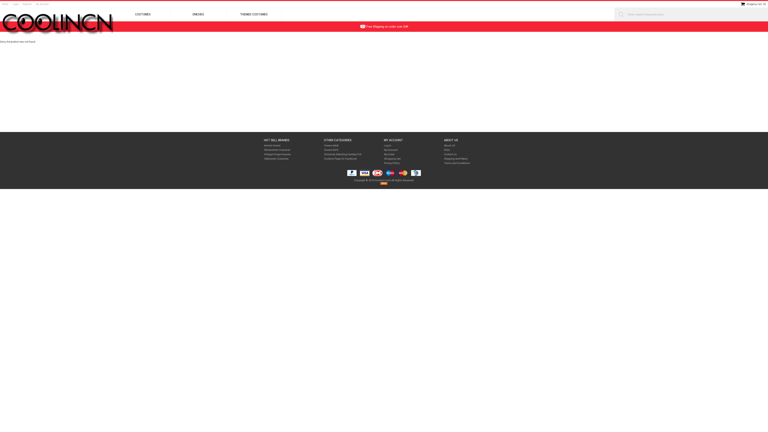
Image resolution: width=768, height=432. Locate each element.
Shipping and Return (456, 158)
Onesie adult (331, 145)
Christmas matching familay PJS (343, 154)
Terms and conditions (457, 163)
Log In (387, 145)
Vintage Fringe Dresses (277, 154)
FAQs (447, 149)
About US (449, 145)
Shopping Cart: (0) (756, 4)
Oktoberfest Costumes (277, 149)
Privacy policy (391, 163)
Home (5, 4)
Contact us (450, 154)
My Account (42, 4)
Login (16, 4)
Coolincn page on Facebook (340, 158)
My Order (389, 154)
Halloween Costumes (276, 158)
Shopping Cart (392, 158)
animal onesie (272, 145)
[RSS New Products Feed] (384, 184)
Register (27, 4)
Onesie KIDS (331, 149)
